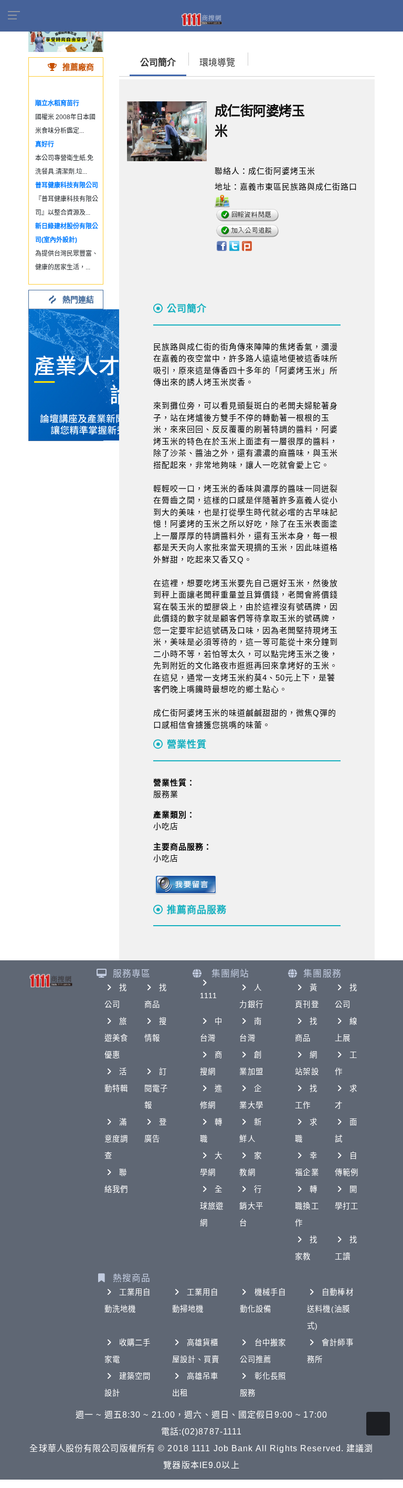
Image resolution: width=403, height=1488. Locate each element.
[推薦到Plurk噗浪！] (247, 245)
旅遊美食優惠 (116, 1038)
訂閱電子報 (156, 1088)
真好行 (44, 144)
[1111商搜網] (201, 18)
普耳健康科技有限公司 (66, 185)
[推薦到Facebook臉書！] (221, 245)
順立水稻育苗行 (57, 103)
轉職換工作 (307, 1206)
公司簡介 (158, 63)
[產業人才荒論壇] (94, 374)
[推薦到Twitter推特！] (234, 245)
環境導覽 (217, 63)
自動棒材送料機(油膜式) (330, 1309)
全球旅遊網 (212, 1206)
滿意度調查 (116, 1139)
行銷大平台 (251, 1206)
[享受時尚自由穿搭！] (65, 36)
